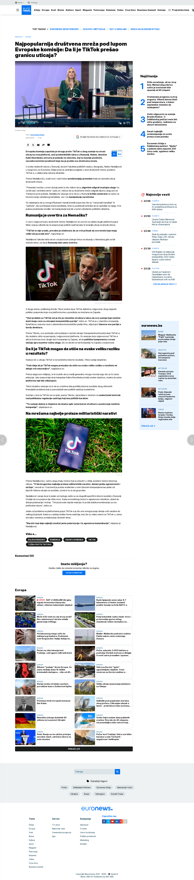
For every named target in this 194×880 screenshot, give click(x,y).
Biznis (61, 10)
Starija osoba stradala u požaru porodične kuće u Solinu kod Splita (54, 685)
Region (40, 648)
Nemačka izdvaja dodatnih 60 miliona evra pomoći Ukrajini (52, 718)
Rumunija (55, 540)
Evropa (45, 10)
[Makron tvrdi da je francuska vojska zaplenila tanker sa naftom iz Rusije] (190, 440)
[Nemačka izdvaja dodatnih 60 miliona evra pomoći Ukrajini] (25, 720)
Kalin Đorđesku (36, 540)
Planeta (155, 201)
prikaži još (74, 749)
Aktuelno (162, 368)
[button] (74, 94)
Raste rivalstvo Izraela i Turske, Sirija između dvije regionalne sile (166, 416)
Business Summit (146, 10)
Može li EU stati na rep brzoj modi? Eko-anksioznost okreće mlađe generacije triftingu (54, 619)
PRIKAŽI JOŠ (147, 426)
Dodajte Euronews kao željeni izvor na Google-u (100, 137)
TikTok (92, 540)
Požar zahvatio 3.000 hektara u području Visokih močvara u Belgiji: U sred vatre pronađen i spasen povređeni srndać (113, 653)
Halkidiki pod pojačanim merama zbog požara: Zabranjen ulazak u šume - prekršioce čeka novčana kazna (112, 703)
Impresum (84, 825)
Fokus (161, 409)
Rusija (86, 794)
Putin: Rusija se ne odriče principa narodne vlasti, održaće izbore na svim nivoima (54, 737)
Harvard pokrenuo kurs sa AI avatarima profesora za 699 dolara (164, 207)
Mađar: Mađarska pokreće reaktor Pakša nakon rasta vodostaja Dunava (113, 636)
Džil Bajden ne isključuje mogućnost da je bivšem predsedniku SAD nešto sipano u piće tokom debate (163, 257)
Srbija (37, 10)
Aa (114, 154)
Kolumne (110, 10)
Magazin (87, 10)
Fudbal (155, 231)
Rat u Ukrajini (118, 29)
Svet (53, 10)
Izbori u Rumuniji (74, 540)
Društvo (162, 350)
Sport (78, 10)
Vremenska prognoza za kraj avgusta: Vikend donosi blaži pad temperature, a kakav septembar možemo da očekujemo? (162, 102)
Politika (155, 268)
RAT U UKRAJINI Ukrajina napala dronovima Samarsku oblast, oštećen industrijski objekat (54, 602)
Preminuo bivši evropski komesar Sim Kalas (54, 702)
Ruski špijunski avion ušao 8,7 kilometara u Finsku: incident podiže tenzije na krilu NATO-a (111, 602)
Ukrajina (74, 794)
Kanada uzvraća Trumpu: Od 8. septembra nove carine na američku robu (167, 376)
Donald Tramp (117, 794)
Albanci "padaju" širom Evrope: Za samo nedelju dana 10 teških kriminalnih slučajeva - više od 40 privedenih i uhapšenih (54, 669)
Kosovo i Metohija (94, 29)
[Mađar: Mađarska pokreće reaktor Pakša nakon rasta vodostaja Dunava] (85, 636)
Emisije (161, 10)
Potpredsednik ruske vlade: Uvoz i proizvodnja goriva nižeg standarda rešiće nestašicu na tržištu (113, 619)
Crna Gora (130, 10)
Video (120, 10)
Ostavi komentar (74, 573)
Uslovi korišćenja (87, 832)
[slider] (74, 119)
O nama (83, 828)
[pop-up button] (124, 123)
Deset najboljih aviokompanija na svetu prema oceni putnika (159, 134)
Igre (54, 836)
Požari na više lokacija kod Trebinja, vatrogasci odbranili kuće (54, 651)
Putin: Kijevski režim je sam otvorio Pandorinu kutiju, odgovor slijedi (166, 396)
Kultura (70, 10)
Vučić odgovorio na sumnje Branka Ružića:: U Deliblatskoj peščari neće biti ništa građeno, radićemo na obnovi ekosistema (162, 119)
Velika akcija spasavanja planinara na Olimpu (113, 685)
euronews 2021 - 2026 (96, 874)
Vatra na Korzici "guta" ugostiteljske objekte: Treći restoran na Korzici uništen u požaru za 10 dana (110, 669)
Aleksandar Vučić (124, 787)
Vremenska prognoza (61, 832)
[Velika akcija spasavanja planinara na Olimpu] (85, 687)
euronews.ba (151, 325)
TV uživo (56, 825)
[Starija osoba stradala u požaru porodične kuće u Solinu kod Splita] (25, 687)
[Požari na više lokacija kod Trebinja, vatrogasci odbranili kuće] (25, 653)
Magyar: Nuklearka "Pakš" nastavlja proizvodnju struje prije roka (167, 338)
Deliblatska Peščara (81, 787)
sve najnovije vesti (164, 284)
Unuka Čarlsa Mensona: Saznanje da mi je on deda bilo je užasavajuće (164, 222)
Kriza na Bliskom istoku (145, 29)
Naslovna (18, 37)
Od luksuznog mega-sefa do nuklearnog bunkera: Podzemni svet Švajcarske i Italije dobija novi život (54, 636)
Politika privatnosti (88, 836)
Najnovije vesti (58, 828)
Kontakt (83, 844)
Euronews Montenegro (64, 29)
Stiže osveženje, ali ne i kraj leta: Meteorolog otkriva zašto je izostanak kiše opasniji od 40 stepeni (161, 86)
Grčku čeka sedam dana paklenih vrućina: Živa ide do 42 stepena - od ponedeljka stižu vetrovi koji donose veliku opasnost (113, 720)
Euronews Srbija (104, 787)
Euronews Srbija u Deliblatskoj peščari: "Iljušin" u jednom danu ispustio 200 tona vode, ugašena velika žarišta (162, 148)
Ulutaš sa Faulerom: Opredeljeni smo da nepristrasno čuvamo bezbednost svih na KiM (163, 276)
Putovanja (99, 10)
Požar (64, 787)
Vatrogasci (100, 794)
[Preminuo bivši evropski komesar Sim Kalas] (25, 703)
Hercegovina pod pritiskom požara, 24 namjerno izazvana (166, 356)
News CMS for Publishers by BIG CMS (97, 877)
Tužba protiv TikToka (39, 544)
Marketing (84, 840)
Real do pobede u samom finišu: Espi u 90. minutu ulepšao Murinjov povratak (164, 238)
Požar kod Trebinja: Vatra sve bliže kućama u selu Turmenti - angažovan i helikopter (114, 737)
